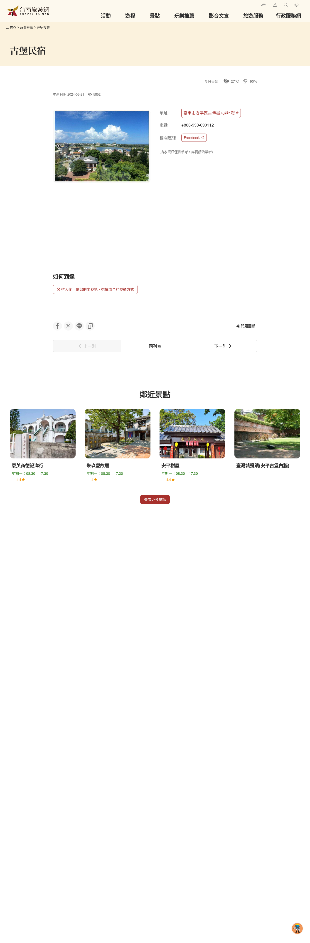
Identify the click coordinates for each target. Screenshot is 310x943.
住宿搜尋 (43, 27)
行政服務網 (288, 15)
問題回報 (248, 325)
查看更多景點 (155, 499)
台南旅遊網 (28, 11)
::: (256, 4)
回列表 (155, 346)
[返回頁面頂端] (297, 935)
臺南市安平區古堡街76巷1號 (209, 113)
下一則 (220, 346)
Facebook (192, 137)
